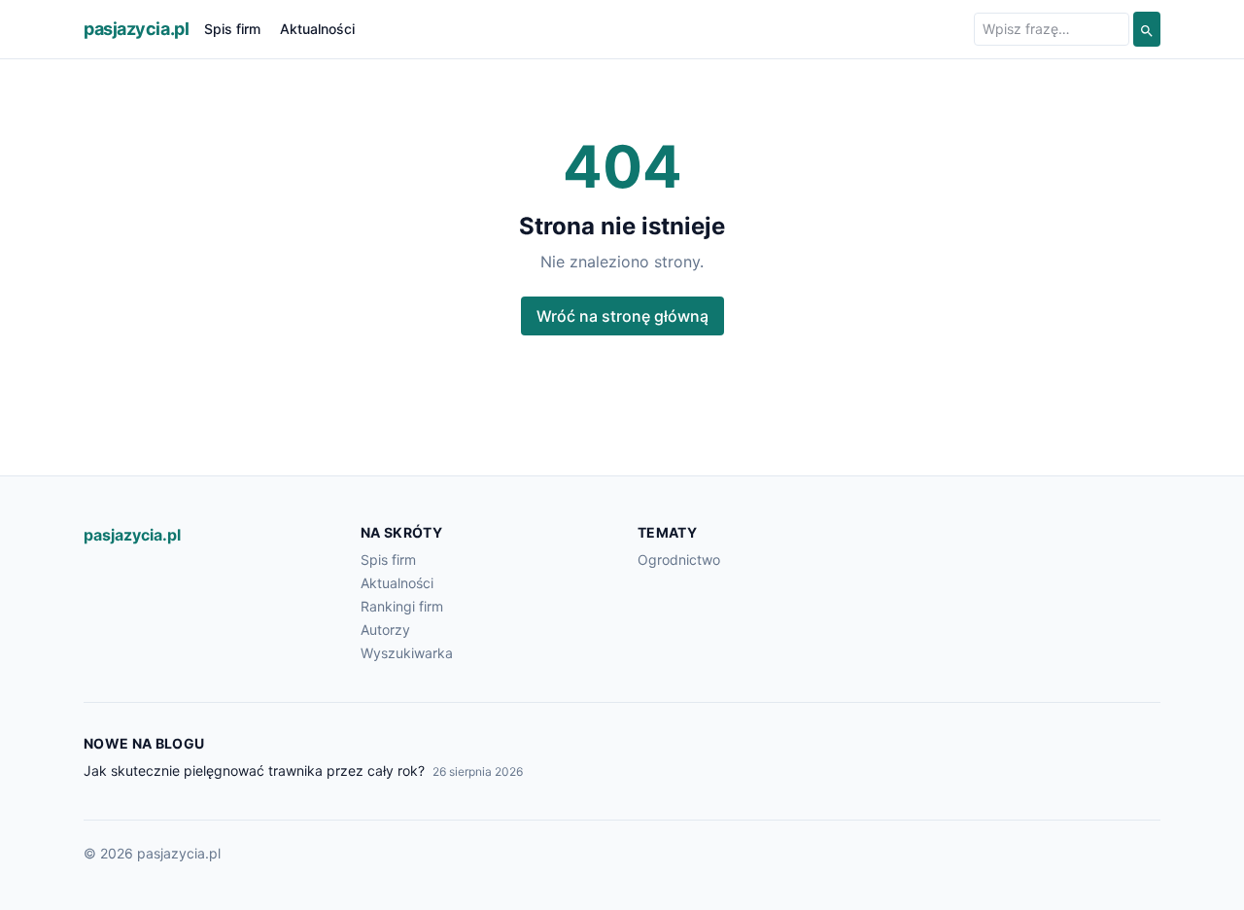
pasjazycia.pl (136, 28)
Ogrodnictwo (679, 559)
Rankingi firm (402, 606)
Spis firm (232, 28)
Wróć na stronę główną (622, 316)
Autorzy (385, 629)
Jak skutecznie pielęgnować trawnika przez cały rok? (254, 770)
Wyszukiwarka (407, 653)
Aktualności (317, 28)
